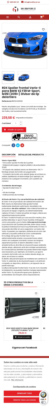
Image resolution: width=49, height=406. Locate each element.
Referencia (6, 101)
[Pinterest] (22, 145)
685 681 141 (14, 2)
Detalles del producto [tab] (31, 154)
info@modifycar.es (32, 2)
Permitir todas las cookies (24, 400)
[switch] (43, 402)
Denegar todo (24, 393)
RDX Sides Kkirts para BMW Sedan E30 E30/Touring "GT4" (22, 329)
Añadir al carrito (13, 129)
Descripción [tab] (8, 154)
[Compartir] (13, 145)
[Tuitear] (18, 145)
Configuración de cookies (24, 387)
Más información (17, 380)
